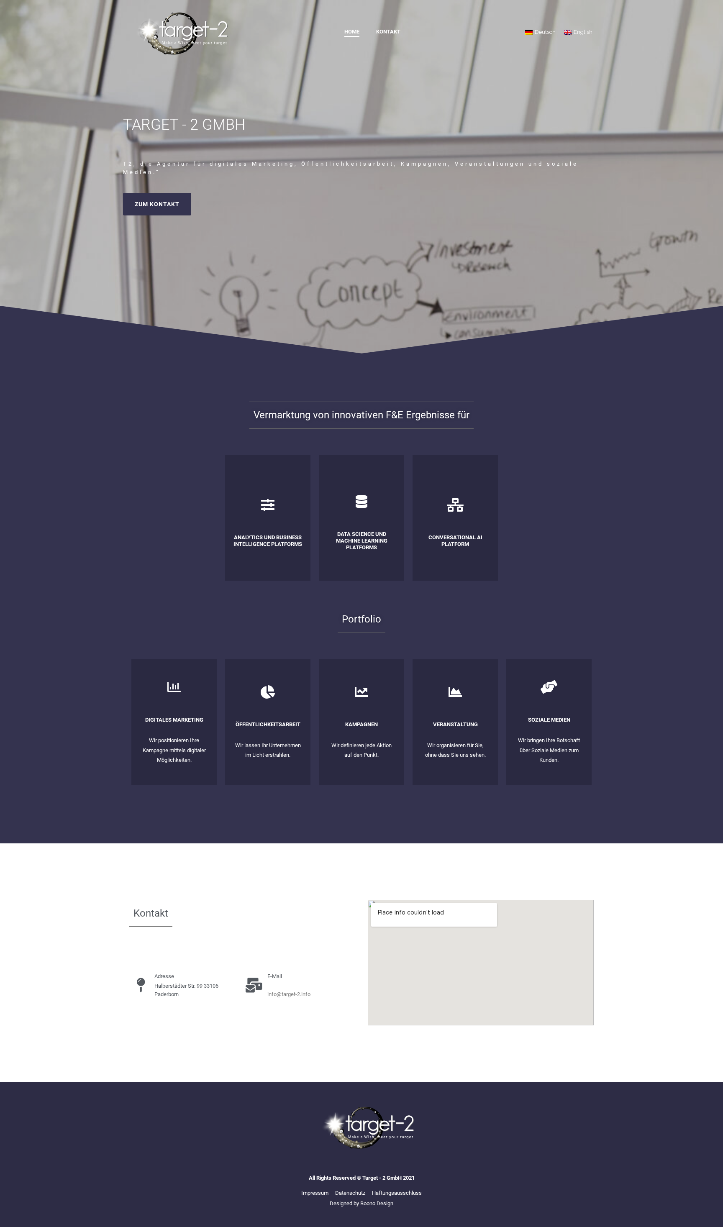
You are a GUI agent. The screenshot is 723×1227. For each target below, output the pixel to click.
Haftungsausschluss (397, 1193)
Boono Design (376, 1203)
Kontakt (388, 31)
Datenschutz (350, 1193)
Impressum (314, 1193)
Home (351, 31)
